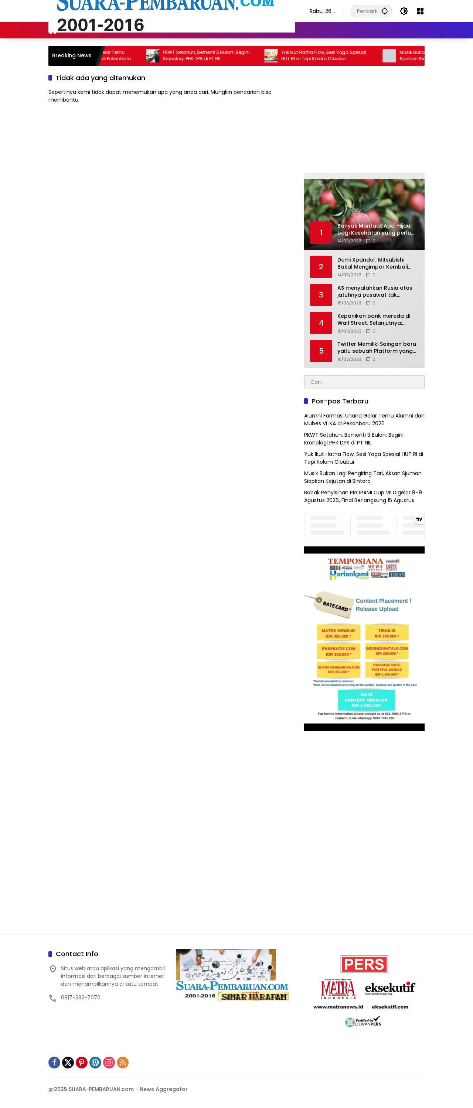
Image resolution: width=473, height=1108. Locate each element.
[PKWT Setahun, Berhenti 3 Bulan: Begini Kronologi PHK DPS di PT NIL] (132, 55)
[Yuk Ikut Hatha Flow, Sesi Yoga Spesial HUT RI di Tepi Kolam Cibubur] (250, 55)
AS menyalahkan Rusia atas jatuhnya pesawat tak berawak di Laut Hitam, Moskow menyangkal (374, 291)
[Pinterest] (82, 1062)
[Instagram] (109, 1062)
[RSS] (123, 1062)
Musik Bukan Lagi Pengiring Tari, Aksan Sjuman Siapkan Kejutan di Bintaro (363, 477)
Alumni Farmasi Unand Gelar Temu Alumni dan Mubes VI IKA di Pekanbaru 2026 (364, 419)
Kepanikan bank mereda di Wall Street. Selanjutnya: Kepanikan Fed (373, 320)
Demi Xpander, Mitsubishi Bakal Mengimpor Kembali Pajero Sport (372, 263)
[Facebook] (54, 1062)
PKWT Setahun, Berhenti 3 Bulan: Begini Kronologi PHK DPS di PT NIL (185, 56)
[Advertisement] (364, 119)
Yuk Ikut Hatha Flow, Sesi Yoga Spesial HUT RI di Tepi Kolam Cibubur (303, 56)
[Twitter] (68, 1062)
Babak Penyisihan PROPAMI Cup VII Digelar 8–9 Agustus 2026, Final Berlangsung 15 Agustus (363, 496)
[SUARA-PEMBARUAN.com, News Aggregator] (171, 10)
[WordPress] (95, 1062)
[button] (384, 11)
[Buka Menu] (420, 11)
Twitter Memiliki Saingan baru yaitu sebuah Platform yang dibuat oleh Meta (376, 348)
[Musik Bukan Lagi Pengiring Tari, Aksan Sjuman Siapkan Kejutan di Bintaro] (368, 55)
